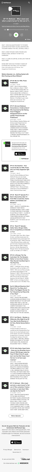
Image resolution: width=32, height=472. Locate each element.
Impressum (25, 449)
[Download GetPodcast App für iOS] (20, 154)
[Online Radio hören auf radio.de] (25, 459)
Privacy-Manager (7, 449)
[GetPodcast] (6, 2)
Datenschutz (17, 449)
